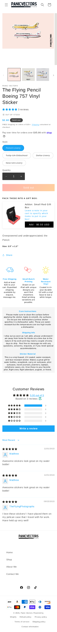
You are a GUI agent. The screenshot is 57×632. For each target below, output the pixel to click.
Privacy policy (41, 617)
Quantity (6, 170)
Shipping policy (39, 622)
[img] (9, 449)
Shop (9, 559)
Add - (39, 224)
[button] (6, 4)
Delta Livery (44, 156)
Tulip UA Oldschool (18, 156)
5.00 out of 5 (37, 395)
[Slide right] (53, 75)
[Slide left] (3, 75)
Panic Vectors (27, 613)
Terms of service (22, 622)
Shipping (35, 124)
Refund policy (26, 617)
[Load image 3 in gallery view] (42, 74)
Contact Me (12, 574)
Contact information (30, 627)
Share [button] (9, 255)
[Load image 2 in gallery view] (28, 74)
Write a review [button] (28, 428)
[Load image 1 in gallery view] (14, 74)
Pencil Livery (15, 149)
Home (9, 552)
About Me (11, 566)
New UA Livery (16, 163)
